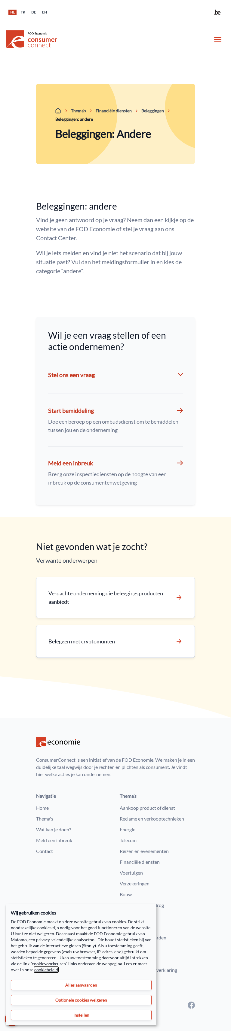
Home (42, 808)
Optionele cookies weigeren (81, 999)
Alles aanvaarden (81, 984)
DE (33, 12)
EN (44, 12)
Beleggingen (152, 110)
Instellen (81, 1014)
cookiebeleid (46, 969)
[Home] (58, 111)
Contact (44, 851)
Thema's (78, 110)
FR (23, 12)
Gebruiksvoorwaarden (143, 937)
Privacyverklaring (138, 948)
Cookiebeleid (133, 959)
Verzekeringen (134, 883)
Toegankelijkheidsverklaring (148, 970)
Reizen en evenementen (144, 851)
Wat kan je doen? (53, 829)
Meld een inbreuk (54, 840)
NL (12, 12)
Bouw (126, 894)
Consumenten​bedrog (142, 905)
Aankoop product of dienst (147, 808)
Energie (127, 829)
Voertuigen (131, 872)
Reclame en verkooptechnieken (152, 818)
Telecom (128, 840)
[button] (115, 420)
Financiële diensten (114, 110)
